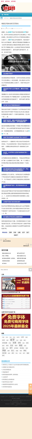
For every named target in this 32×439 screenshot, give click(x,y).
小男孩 (16, 405)
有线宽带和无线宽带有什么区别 (10, 384)
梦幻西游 (22, 348)
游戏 (27, 348)
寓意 (20, 345)
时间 (7, 348)
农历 (26, 337)
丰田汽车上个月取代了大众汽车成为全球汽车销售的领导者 (16, 364)
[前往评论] (30, 389)
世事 (10, 232)
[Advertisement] (16, 423)
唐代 (25, 340)
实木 (16, 345)
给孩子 (10, 32)
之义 (7, 337)
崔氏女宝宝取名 (7, 241)
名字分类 (13, 1)
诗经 (20, 353)
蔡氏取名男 (26, 245)
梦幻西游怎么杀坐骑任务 (8, 379)
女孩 (14, 342)
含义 (17, 340)
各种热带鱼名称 (21, 261)
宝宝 (11, 345)
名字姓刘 (4, 263)
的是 (17, 350)
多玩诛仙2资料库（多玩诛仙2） (9, 258)
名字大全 (7, 1)
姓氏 (27, 343)
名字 (24, 32)
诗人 (17, 353)
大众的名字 (5, 377)
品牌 (21, 340)
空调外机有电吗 (6, 261)
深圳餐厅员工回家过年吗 (8, 367)
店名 (25, 345)
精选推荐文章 (28, 396)
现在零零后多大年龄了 (7, 382)
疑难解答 (18, 398)
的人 (12, 350)
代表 (15, 232)
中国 (3, 337)
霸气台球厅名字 (21, 253)
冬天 (3, 340)
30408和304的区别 (7, 387)
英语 (9, 353)
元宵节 (18, 337)
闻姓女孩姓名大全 (6, 253)
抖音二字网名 (5, 255)
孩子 (10, 40)
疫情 (8, 350)
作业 (14, 337)
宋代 (7, 345)
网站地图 (14, 398)
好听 (19, 343)
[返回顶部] (30, 393)
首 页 (2, 1)
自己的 (4, 353)
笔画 (21, 350)
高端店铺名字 (5, 372)
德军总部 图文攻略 (21, 258)
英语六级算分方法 (21, 255)
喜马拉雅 (4, 343)
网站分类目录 (22, 396)
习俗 (10, 337)
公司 (22, 337)
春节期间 (16, 348)
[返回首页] (30, 385)
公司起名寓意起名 (6, 369)
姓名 (23, 343)
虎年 (13, 353)
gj (5, 28)
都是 (28, 353)
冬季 (7, 340)
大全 (10, 343)
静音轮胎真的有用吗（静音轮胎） (10, 374)
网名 (25, 350)
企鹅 (19, 232)
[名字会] (16, 7)
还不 (24, 353)
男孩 (4, 350)
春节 (11, 348)
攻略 (3, 348)
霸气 (3, 355)
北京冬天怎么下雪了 (22, 263)
